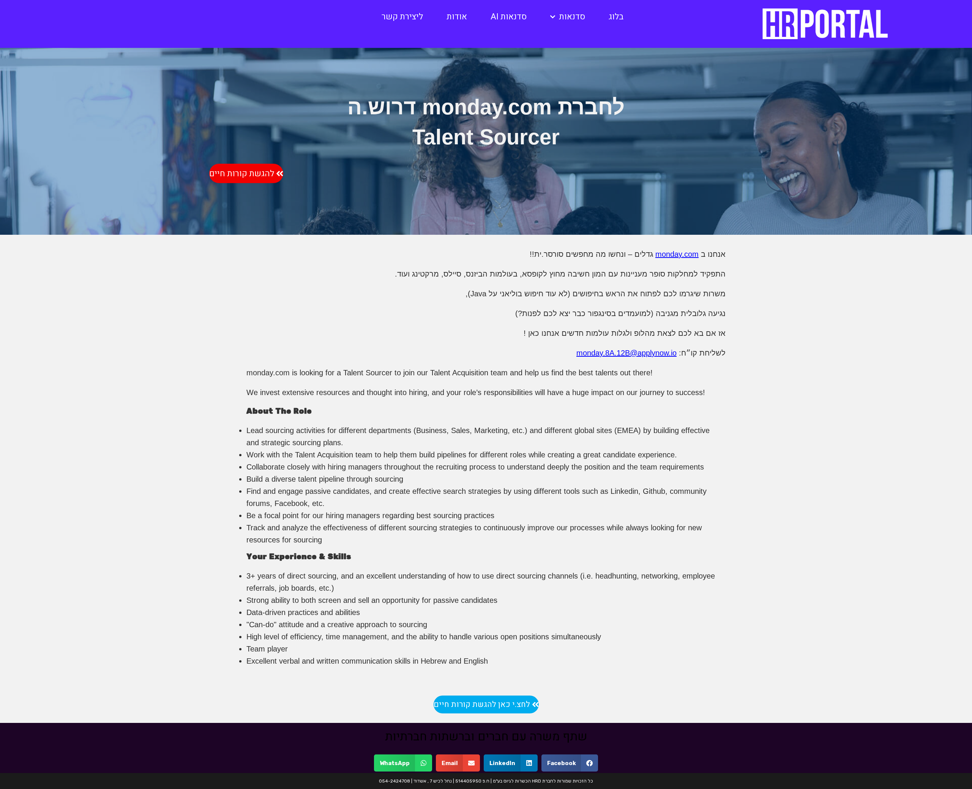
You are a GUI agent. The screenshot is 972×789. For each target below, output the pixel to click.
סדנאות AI (509, 17)
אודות (457, 17)
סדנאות (572, 17)
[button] (569, 763)
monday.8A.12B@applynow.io (626, 353)
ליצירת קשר (402, 17)
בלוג (616, 17)
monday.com (677, 254)
